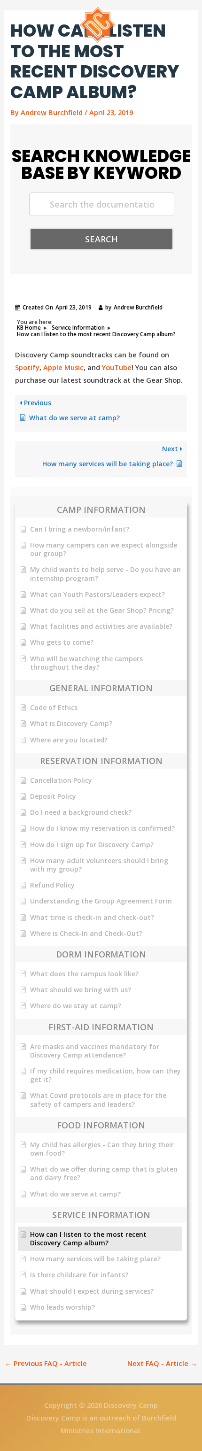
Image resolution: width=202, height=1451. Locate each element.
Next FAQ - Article (162, 1363)
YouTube (117, 367)
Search (101, 239)
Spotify (27, 367)
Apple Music (63, 367)
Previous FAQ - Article (46, 1363)
